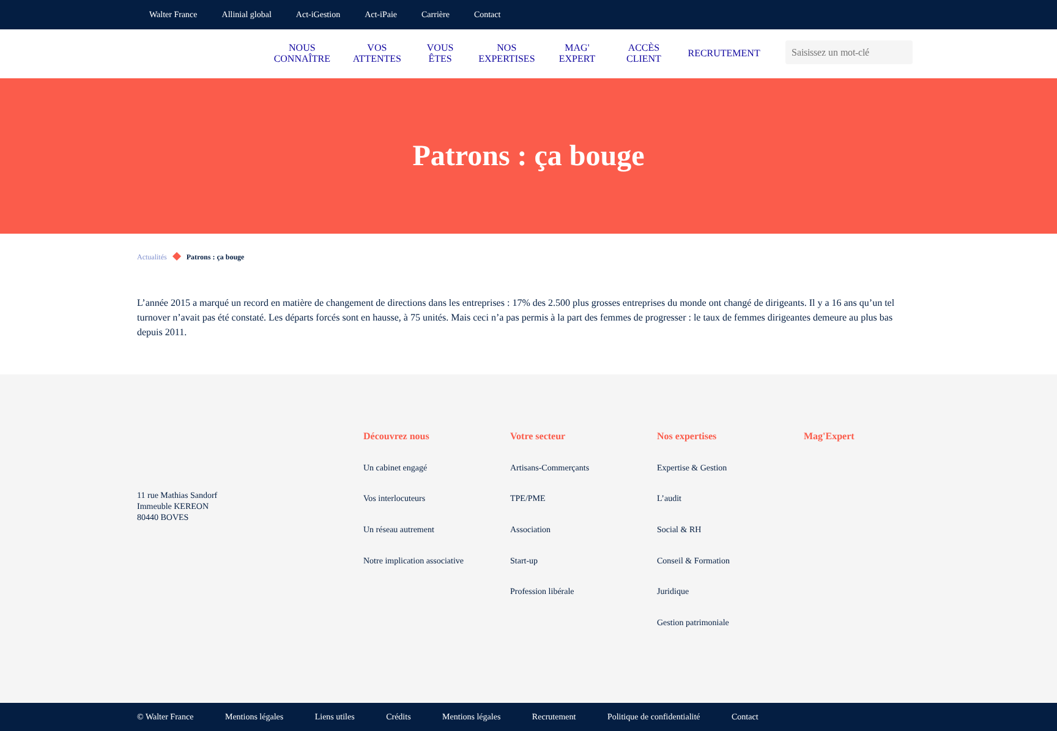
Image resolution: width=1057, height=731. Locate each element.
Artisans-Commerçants (549, 468)
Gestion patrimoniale (693, 623)
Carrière (435, 15)
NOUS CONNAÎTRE (302, 53)
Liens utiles (335, 717)
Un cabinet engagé (395, 468)
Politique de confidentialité (653, 717)
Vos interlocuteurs (394, 498)
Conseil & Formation (693, 561)
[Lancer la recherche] (903, 52)
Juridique (673, 591)
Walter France (173, 15)
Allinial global (247, 15)
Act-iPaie (381, 15)
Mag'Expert (829, 436)
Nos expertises (686, 436)
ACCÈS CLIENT (643, 53)
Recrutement (554, 717)
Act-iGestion (318, 15)
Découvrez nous (396, 436)
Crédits (398, 717)
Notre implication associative (413, 561)
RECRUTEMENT (724, 53)
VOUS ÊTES (440, 53)
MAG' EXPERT (577, 53)
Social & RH (679, 530)
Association (530, 530)
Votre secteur (537, 436)
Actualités (152, 257)
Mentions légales (254, 717)
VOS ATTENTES (377, 53)
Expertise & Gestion (692, 468)
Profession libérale (542, 591)
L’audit (669, 498)
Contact (487, 15)
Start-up (524, 561)
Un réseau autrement (398, 530)
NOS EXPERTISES (506, 53)
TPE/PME (528, 498)
